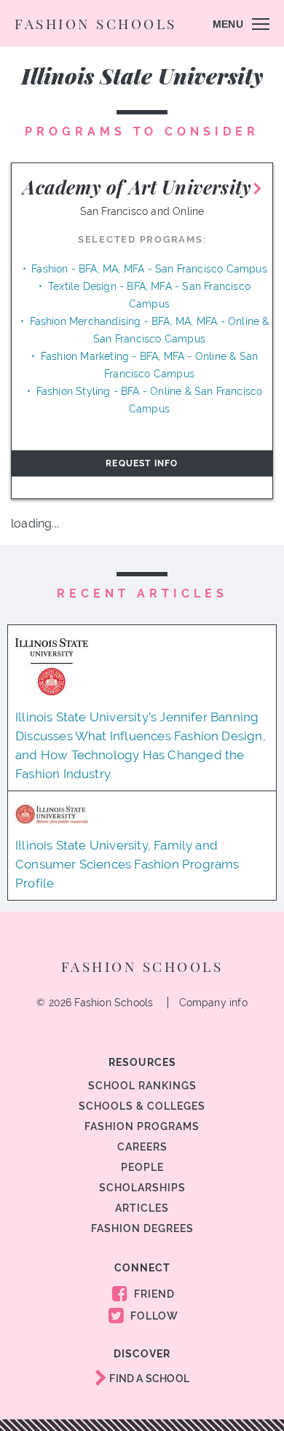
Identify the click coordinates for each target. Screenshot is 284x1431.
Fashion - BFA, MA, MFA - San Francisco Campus (149, 269)
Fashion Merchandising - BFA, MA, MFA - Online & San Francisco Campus (149, 330)
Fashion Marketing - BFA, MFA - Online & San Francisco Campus (149, 365)
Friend (153, 1294)
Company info (213, 1002)
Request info (142, 463)
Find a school (148, 1378)
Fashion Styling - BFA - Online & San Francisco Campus (149, 400)
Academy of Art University (137, 187)
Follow (152, 1316)
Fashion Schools (96, 23)
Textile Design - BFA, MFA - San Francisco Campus (149, 295)
